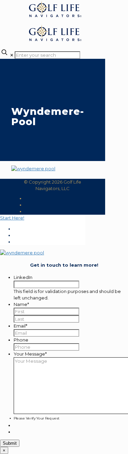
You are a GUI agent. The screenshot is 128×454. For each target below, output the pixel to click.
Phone (21, 340)
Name (21, 304)
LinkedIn (23, 277)
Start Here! (12, 218)
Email (20, 326)
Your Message (30, 354)
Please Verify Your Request (36, 418)
